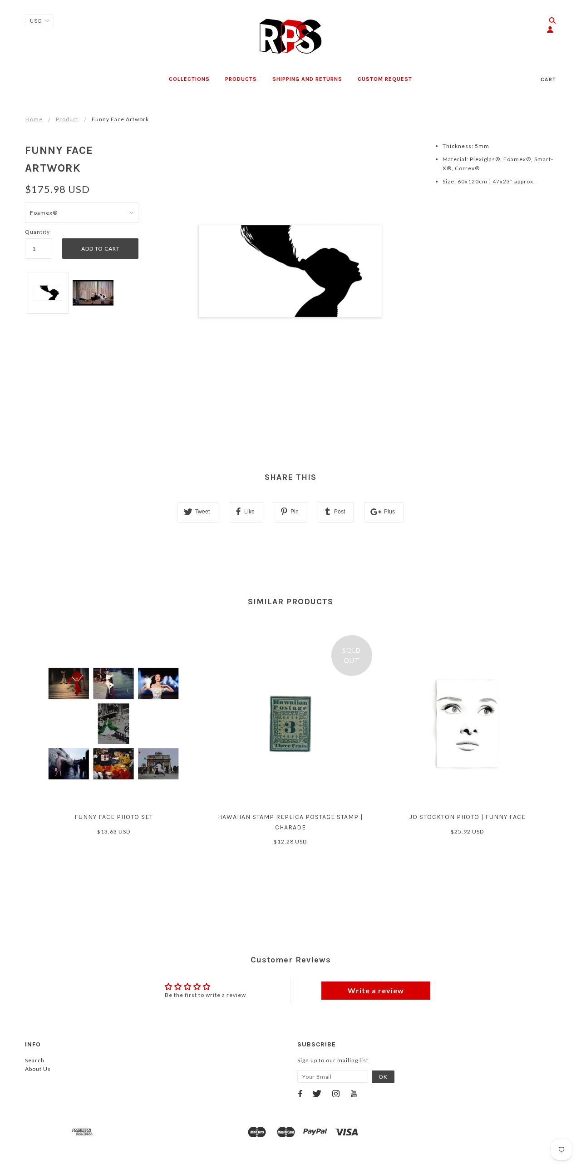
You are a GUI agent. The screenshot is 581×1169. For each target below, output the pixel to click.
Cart (548, 79)
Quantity (37, 231)
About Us (38, 1068)
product (67, 119)
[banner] (290, 36)
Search (34, 1060)
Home (34, 119)
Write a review (376, 990)
